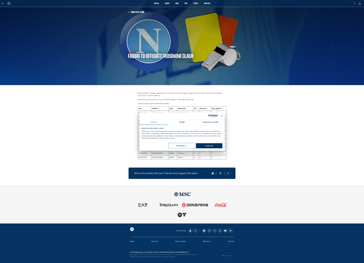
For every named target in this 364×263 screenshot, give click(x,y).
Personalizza (180, 146)
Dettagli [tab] (182, 122)
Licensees (164, 256)
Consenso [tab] (153, 122)
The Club (154, 241)
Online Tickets (180, 241)
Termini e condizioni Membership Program (182, 254)
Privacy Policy (143, 254)
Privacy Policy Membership (158, 254)
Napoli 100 (207, 3)
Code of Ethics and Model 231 (150, 256)
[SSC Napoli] (9, 3)
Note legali (133, 254)
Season (167, 3)
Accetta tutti (209, 146)
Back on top (226, 255)
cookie (152, 131)
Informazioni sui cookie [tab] (210, 122)
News (132, 241)
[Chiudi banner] (222, 115)
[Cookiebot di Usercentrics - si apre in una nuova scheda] (209, 115)
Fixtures (231, 241)
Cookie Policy (134, 256)
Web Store (207, 241)
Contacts (172, 256)
